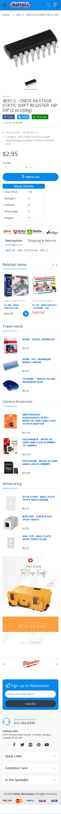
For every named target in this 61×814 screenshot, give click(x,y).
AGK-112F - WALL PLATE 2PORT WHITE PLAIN (36, 538)
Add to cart (33, 177)
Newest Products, (35, 140)
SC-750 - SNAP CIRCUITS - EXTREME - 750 (44, 306)
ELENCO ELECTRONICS (14, 300)
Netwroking (12, 483)
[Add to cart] (26, 314)
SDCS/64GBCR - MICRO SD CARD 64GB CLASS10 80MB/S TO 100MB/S (39, 442)
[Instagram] (30, 746)
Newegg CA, (18, 140)
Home (6, 14)
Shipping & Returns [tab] (42, 240)
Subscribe (30, 703)
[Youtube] (47, 746)
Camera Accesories (18, 401)
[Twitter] (22, 746)
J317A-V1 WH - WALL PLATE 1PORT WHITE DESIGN (38, 498)
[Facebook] (14, 746)
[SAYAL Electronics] (20, 5)
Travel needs (13, 326)
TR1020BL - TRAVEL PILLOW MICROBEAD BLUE (38, 380)
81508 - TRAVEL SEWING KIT (38, 339)
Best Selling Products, (30, 136)
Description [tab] (13, 240)
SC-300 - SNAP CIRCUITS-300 (11, 306)
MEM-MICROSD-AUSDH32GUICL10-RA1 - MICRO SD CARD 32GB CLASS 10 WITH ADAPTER (39, 419)
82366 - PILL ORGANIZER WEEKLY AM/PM (36, 361)
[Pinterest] (39, 746)
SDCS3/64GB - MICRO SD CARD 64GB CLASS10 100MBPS (40, 463)
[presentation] (53, 265)
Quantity (7, 162)
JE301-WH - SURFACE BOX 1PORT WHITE (37, 518)
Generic (6, 96)
